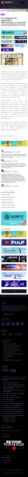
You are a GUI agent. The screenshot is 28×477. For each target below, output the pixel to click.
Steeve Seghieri (5, 27)
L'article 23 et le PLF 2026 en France (12, 413)
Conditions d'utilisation (6, 469)
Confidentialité (12, 470)
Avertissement (23, 469)
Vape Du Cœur (13, 370)
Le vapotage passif (8, 356)
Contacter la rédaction (8, 314)
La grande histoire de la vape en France (13, 411)
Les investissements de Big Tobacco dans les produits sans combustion (14, 416)
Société (12, 9)
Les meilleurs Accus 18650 (7, 207)
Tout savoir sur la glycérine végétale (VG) (13, 403)
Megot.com (6, 462)
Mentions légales (15, 469)
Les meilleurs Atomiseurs (7, 202)
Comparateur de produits (9, 421)
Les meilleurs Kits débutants (8, 197)
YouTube (18, 324)
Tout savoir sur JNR (8, 401)
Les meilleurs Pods (5, 194)
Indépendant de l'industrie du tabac (5, 370)
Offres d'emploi (7, 460)
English (15, 6)
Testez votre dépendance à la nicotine (12, 409)
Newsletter (4, 6)
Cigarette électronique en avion (10, 382)
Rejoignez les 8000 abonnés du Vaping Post (10, 430)
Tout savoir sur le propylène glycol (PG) (12, 405)
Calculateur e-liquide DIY (9, 419)
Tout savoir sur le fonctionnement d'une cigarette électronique (12, 387)
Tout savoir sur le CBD (8, 399)
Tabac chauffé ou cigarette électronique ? (13, 354)
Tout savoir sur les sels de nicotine (11, 397)
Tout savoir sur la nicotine (9, 395)
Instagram (8, 324)
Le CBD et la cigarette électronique (11, 346)
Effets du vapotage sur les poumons (12, 350)
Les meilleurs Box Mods (7, 199)
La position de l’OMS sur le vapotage (12, 360)
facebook (3, 324)
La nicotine (5, 358)
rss (22, 324)
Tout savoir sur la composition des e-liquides (14, 393)
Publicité (17, 470)
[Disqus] (14, 168)
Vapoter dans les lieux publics (10, 348)
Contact (10, 6)
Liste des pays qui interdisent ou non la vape (14, 384)
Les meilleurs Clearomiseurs (8, 204)
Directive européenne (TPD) (10, 343)
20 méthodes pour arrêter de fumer (11, 407)
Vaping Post (8, 9)
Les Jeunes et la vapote (9, 352)
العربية (18, 6)
